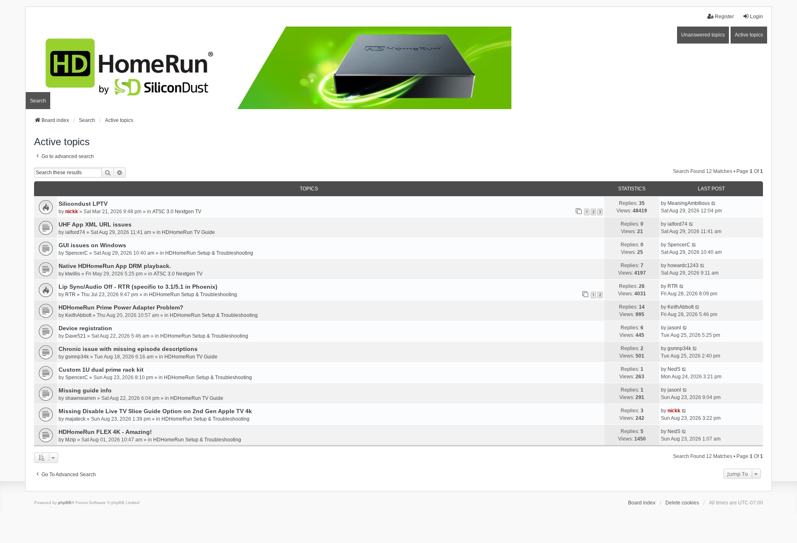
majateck (75, 419)
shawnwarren (80, 398)
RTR (70, 294)
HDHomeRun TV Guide (188, 232)
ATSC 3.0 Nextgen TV (176, 211)
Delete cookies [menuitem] (682, 503)
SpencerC (76, 253)
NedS (673, 369)
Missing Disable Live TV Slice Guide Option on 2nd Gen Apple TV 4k (155, 411)
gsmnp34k (77, 357)
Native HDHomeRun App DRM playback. (115, 266)
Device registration (85, 328)
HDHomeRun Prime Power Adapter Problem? (121, 307)
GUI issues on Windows (92, 245)
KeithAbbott (78, 315)
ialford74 (75, 232)
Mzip (70, 440)
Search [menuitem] (38, 101)
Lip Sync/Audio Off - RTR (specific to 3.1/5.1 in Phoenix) (138, 286)
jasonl (674, 328)
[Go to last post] (713, 203)
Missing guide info (85, 390)
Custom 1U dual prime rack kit (101, 369)
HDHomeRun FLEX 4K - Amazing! (105, 432)
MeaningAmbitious (688, 203)
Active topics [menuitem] (749, 35)
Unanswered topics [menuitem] (703, 35)
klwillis (72, 274)
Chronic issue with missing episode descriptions (128, 349)
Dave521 (75, 336)
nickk (71, 211)
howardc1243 (683, 265)
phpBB (64, 502)
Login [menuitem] (756, 16)
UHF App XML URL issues (95, 224)
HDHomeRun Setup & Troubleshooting (209, 253)
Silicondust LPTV (83, 203)
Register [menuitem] (724, 16)
